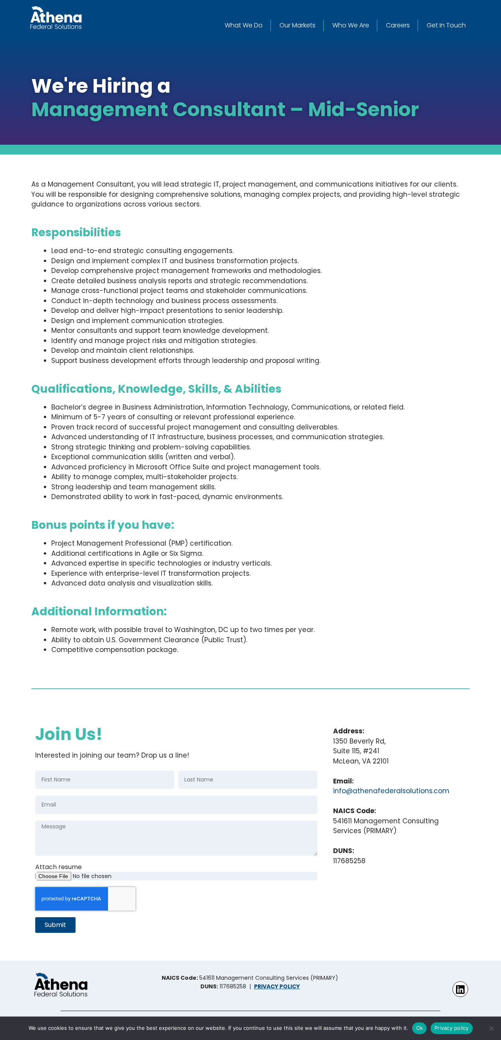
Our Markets (297, 25)
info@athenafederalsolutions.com (391, 791)
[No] (491, 1028)
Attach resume (58, 866)
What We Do (244, 25)
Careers (398, 25)
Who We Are (350, 25)
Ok (419, 1028)
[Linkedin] (460, 989)
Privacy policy (451, 1028)
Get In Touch (446, 25)
